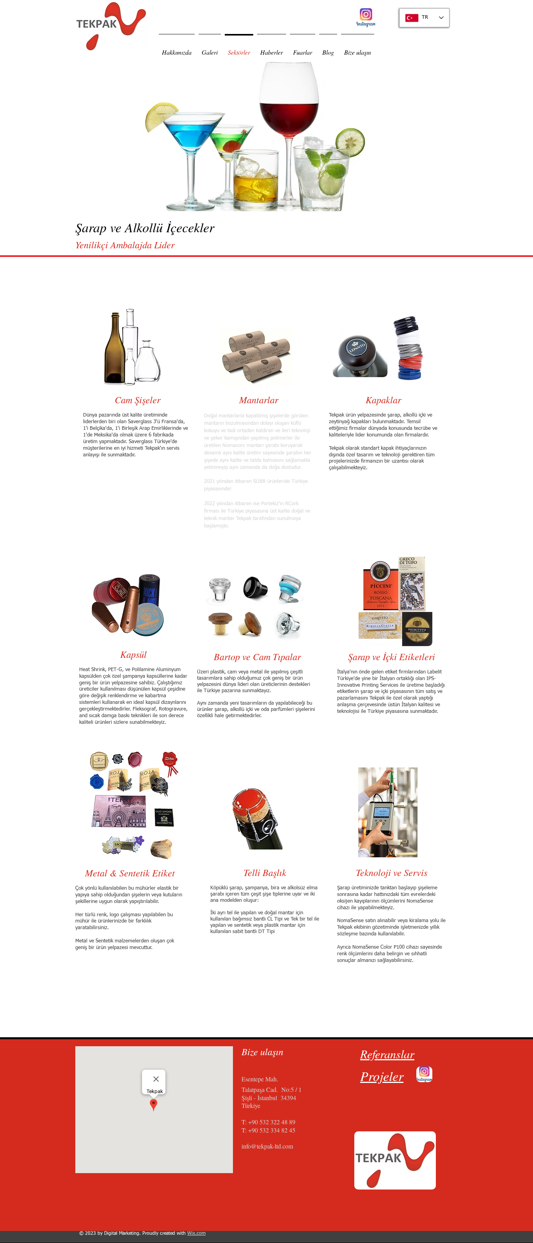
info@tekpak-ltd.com (267, 1146)
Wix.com (196, 1233)
